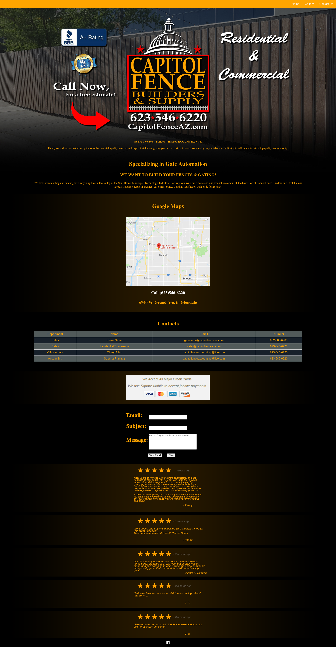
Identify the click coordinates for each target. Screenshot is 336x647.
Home (295, 3)
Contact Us (326, 3)
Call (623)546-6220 (168, 292)
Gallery (309, 3)
